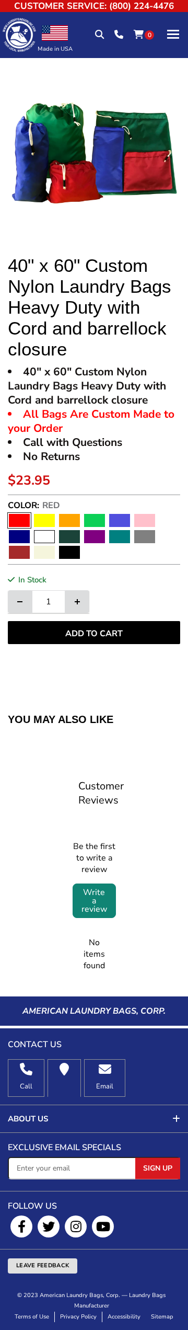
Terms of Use (32, 1317)
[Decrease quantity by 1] (20, 601)
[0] (139, 35)
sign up (157, 1168)
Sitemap (162, 1317)
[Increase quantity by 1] (77, 601)
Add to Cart (94, 633)
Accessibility (124, 1317)
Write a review (94, 901)
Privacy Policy (78, 1317)
